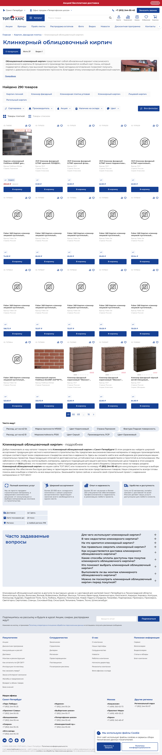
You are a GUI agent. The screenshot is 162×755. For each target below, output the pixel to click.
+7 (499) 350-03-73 (115, 706)
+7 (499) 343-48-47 (115, 720)
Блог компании (140, 658)
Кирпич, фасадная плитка (27, 35)
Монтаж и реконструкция (14, 658)
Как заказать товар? (11, 671)
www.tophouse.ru (14, 749)
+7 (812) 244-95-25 (10, 706)
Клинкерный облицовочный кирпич (64, 35)
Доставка (7, 654)
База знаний (8, 687)
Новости (105, 26)
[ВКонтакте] (5, 740)
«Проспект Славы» (11, 710)
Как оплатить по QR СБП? (13, 662)
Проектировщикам (58, 658)
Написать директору (101, 662)
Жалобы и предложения (13, 679)
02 (73, 414)
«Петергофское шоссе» (65, 717)
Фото (81, 26)
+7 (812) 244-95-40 (62, 720)
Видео (92, 26)
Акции (9, 26)
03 (78, 414)
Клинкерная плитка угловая (75, 94)
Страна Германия (106, 429)
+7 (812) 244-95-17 (62, 713)
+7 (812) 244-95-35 (10, 727)
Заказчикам (55, 642)
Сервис (137, 642)
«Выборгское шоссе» (64, 710)
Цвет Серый (73, 434)
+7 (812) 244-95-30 (10, 734)
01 (68, 414)
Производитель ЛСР (98, 434)
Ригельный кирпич (16, 100)
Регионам (54, 654)
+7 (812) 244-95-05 (10, 713)
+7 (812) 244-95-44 (11, 720)
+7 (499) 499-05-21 (115, 713)
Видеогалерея (140, 650)
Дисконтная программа (127, 26)
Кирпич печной (14, 94)
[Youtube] (11, 740)
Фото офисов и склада (101, 671)
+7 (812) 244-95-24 (62, 706)
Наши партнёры (99, 646)
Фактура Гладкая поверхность (139, 429)
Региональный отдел (145, 703)
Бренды (22, 26)
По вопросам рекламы (59, 667)
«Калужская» (113, 704)
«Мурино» (59, 704)
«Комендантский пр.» (64, 724)
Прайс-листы (38, 26)
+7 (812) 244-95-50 (62, 727)
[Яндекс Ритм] (23, 740)
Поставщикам (56, 662)
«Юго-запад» (9, 731)
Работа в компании (100, 658)
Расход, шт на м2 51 (16, 434)
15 (89, 414)
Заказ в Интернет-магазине (14, 675)
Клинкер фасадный (41, 94)
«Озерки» (7, 724)
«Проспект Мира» (115, 710)
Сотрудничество (99, 650)
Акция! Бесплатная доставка (81, 3)
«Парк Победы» (10, 704)
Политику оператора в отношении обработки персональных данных (56, 625)
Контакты (150, 26)
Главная (7, 35)
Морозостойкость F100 (47, 434)
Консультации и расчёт (12, 650)
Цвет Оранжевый (127, 434)
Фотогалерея (139, 646)
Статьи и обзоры (141, 654)
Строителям (55, 646)
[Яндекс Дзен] (17, 740)
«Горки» (111, 717)
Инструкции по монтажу (13, 667)
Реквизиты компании (101, 667)
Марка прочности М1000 (48, 429)
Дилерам (53, 650)
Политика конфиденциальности (54, 746)
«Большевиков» (10, 717)
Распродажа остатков (61, 26)
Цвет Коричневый (79, 429)
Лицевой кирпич (137, 94)
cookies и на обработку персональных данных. (54, 751)
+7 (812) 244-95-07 (142, 706)
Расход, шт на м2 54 (16, 429)
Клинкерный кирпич (109, 94)
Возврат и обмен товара (13, 683)
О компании (97, 642)
